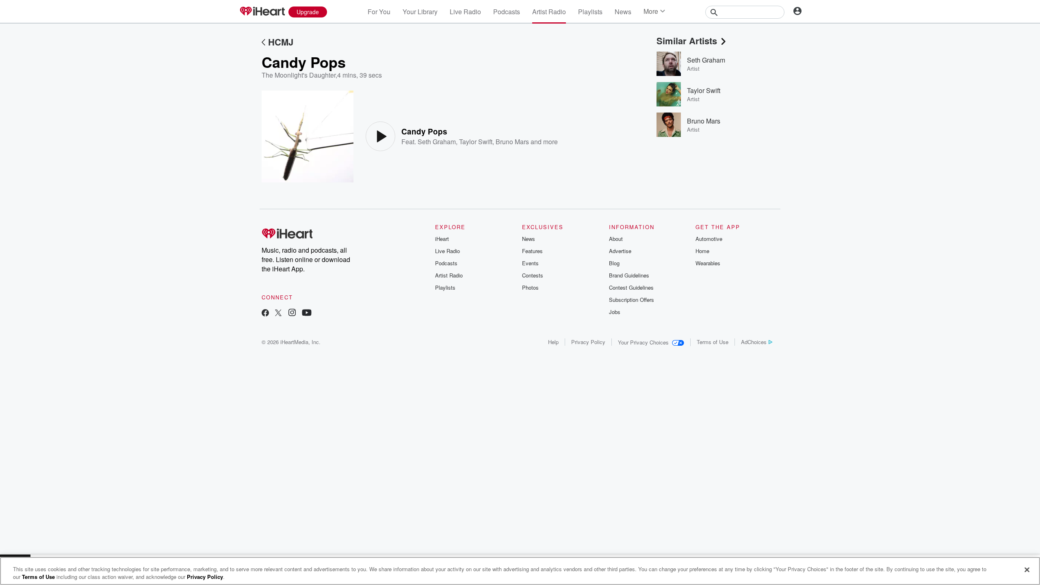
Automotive (709, 239)
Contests (532, 275)
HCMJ (280, 41)
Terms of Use (712, 342)
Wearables (708, 263)
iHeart (442, 239)
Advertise (620, 251)
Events (530, 263)
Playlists (590, 11)
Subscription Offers (631, 299)
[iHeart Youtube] (307, 313)
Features (532, 251)
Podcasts (506, 11)
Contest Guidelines (631, 287)
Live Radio (465, 11)
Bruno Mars (512, 141)
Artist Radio (549, 11)
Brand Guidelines (629, 275)
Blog (614, 263)
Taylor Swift (475, 141)
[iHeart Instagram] (292, 313)
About (616, 239)
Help (553, 342)
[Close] (1027, 570)
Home (702, 251)
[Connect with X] (278, 313)
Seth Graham (437, 141)
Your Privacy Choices (643, 342)
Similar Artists (686, 40)
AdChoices (754, 342)
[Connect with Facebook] (265, 313)
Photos (530, 287)
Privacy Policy (588, 342)
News (623, 11)
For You (379, 11)
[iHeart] (262, 12)
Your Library (420, 11)
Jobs (614, 312)
